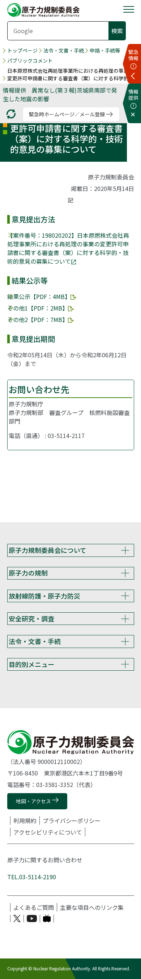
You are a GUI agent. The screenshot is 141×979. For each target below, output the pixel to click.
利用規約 (25, 820)
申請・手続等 (105, 50)
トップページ (22, 50)
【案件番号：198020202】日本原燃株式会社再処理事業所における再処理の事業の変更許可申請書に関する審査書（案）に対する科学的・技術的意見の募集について (68, 248)
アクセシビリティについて (47, 832)
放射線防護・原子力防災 (44, 595)
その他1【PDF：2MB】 (37, 308)
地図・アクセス (33, 801)
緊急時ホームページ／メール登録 (67, 114)
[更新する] (11, 114)
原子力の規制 (28, 572)
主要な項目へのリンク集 (92, 907)
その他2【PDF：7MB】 (37, 319)
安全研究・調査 (31, 618)
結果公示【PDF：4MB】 (38, 296)
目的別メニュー (31, 664)
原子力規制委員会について (47, 550)
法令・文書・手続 (63, 50)
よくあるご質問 (33, 907)
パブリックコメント (30, 60)
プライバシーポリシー (72, 820)
